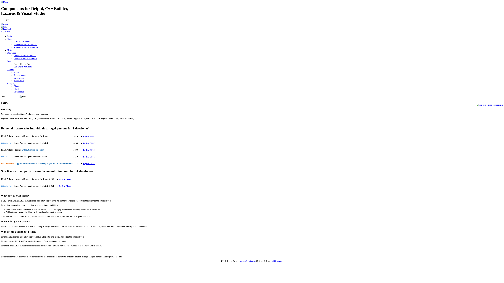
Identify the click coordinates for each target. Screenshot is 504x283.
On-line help (19, 78)
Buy (9, 61)
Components (12, 39)
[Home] (4, 2)
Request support (20, 75)
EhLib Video (19, 81)
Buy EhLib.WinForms (23, 67)
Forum (16, 72)
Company (11, 83)
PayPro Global (89, 136)
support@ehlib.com (248, 261)
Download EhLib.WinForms (25, 58)
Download (11, 53)
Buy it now (5, 31)
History (10, 50)
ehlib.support (277, 261)
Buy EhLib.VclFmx (22, 64)
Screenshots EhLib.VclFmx (25, 44)
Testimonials (19, 92)
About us (17, 86)
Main (9, 36)
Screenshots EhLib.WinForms (26, 47)
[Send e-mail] (4, 27)
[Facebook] (6, 29)
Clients (16, 89)
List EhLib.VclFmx (22, 42)
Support (10, 69)
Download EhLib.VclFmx (25, 56)
